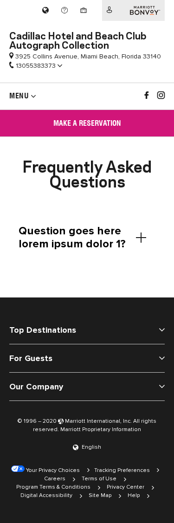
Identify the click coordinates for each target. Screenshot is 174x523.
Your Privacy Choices (52, 470)
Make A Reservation (87, 123)
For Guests (30, 358)
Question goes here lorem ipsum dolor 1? (72, 237)
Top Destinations (42, 330)
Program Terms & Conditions (53, 487)
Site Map (100, 495)
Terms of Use (99, 478)
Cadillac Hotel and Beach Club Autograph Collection (78, 39)
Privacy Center (125, 487)
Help (134, 495)
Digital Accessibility (46, 495)
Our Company (36, 386)
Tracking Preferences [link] (122, 470)
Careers (54, 478)
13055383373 (36, 66)
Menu (19, 95)
